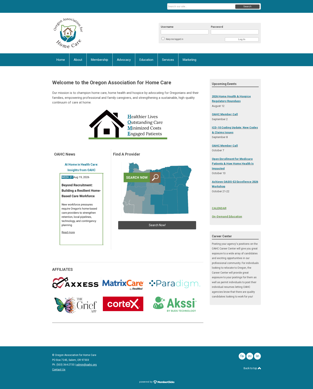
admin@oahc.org (86, 364)
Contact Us (58, 369)
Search (247, 6)
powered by (146, 381)
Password (217, 26)
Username (167, 26)
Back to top (250, 368)
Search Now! (157, 225)
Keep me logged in (174, 39)
